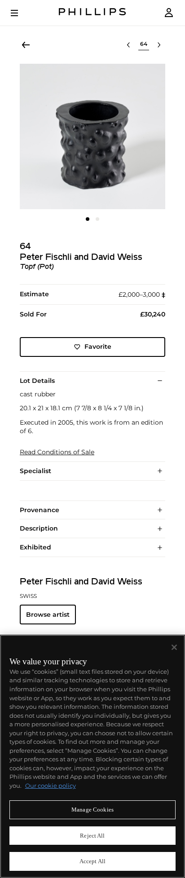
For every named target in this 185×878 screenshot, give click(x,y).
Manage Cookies (92, 809)
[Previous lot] (128, 45)
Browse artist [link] (48, 614)
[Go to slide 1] (87, 219)
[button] (92, 136)
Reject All (92, 835)
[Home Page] (92, 13)
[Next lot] (159, 45)
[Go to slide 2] (97, 219)
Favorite (97, 346)
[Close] (174, 647)
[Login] (168, 12)
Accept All (92, 861)
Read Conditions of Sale (57, 452)
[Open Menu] (21, 13)
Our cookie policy (50, 785)
